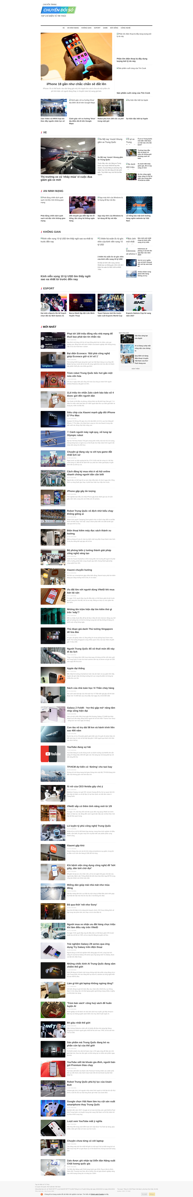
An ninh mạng (73, 28)
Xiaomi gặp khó (75, 845)
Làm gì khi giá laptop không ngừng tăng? (90, 983)
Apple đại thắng (76, 668)
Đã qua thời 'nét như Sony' (82, 904)
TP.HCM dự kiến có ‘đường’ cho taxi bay (89, 767)
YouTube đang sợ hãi (79, 747)
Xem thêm (136, 368)
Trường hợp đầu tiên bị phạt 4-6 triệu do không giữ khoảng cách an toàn (145, 154)
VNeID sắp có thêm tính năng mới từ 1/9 (89, 806)
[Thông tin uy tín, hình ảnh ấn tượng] (58, 16)
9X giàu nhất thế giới (78, 1023)
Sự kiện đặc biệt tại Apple (137, 119)
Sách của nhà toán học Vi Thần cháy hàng (90, 688)
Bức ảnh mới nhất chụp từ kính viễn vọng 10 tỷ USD (144, 240)
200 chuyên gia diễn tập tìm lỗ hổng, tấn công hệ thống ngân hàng (82, 218)
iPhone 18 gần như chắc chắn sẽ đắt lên (76, 84)
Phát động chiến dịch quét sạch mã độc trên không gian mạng (53, 218)
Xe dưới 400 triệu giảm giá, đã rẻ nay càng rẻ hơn (145, 166)
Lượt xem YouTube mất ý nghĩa (84, 1121)
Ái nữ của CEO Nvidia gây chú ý (85, 786)
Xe (64, 28)
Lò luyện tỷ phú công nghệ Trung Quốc (89, 826)
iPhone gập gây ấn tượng (81, 491)
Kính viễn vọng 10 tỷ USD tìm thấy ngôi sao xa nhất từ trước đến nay (66, 278)
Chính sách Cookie (97, 1194)
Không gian (86, 28)
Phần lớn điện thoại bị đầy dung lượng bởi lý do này (132, 60)
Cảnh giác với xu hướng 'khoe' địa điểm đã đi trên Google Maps (82, 121)
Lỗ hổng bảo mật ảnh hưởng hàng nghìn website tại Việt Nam (138, 218)
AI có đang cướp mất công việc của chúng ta (143, 348)
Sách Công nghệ (124, 333)
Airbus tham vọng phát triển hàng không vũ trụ (144, 274)
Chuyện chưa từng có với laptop (85, 1141)
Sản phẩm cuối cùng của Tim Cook (133, 93)
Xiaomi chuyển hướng (79, 570)
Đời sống (114, 28)
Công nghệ (125, 28)
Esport (97, 28)
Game (105, 28)
